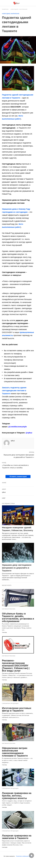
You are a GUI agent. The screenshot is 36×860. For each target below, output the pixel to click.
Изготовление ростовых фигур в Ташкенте (16, 709)
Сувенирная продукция (10, 703)
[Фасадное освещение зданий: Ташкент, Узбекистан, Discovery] (18, 515)
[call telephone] (33, 3)
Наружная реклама (8, 608)
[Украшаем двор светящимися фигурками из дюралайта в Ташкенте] (18, 553)
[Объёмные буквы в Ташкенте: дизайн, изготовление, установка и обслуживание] (18, 598)
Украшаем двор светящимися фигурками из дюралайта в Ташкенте (16, 568)
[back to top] (31, 855)
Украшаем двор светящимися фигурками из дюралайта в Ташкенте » (19, 456)
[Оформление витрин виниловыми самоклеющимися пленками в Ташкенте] (18, 732)
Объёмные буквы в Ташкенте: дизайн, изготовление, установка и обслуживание (18, 617)
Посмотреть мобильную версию (24, 856)
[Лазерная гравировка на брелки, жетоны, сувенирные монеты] (18, 777)
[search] (30, 3)
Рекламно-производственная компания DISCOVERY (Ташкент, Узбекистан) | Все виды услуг (15, 665)
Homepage (5, 9)
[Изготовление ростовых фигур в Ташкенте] (18, 692)
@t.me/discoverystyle (17, 427)
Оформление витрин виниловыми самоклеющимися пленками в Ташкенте (15, 752)
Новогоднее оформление (19, 9)
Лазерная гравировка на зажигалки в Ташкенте (16, 836)
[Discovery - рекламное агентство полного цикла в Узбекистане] (16, 3)
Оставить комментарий (18, 476)
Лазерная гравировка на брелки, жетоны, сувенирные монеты (16, 795)
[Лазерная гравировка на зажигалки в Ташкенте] (18, 820)
